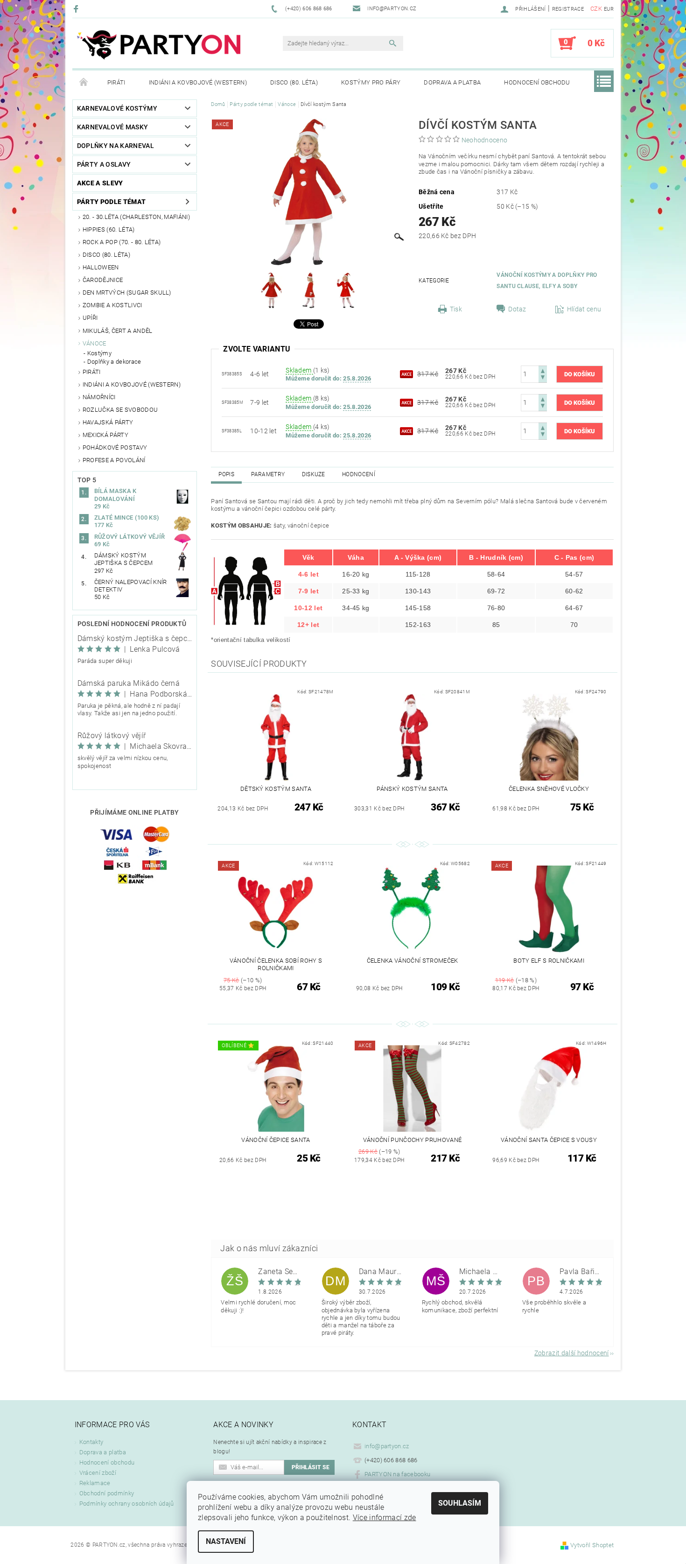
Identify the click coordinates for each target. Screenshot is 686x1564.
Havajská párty (108, 422)
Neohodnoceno (485, 140)
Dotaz (517, 309)
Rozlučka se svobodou (120, 409)
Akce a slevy (100, 183)
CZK (596, 8)
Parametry (268, 474)
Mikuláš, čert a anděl (118, 330)
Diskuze (313, 474)
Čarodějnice (103, 279)
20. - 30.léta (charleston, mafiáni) (136, 216)
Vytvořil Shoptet (592, 1545)
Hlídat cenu (584, 309)
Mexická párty (105, 434)
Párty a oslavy (104, 164)
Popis (226, 474)
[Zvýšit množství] (543, 370)
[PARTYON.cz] (158, 47)
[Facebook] (77, 9)
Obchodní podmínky (106, 1493)
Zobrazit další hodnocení (571, 1352)
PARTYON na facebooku (397, 1474)
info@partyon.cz (386, 1446)
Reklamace (95, 1483)
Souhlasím (459, 1503)
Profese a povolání (114, 460)
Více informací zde (384, 1517)
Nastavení (226, 1541)
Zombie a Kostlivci (112, 305)
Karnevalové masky (112, 127)
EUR (609, 9)
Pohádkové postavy (115, 447)
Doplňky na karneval (115, 145)
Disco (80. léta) (294, 82)
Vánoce (94, 343)
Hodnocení (358, 474)
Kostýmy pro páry (370, 82)
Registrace (568, 9)
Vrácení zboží (97, 1472)
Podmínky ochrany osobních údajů (126, 1503)
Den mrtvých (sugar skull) (127, 292)
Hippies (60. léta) (109, 229)
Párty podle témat (111, 201)
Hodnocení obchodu (537, 82)
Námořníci (99, 397)
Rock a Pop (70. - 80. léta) (122, 242)
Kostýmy (99, 353)
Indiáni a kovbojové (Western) (198, 82)
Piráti (116, 82)
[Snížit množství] (543, 378)
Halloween (101, 267)
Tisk (456, 309)
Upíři (90, 317)
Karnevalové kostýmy (117, 108)
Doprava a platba (452, 82)
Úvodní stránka (84, 82)
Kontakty (91, 1441)
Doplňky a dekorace (114, 361)
